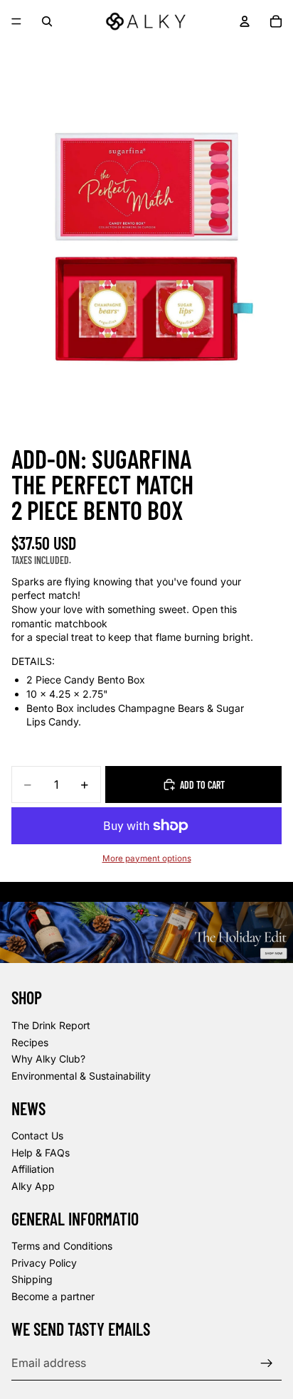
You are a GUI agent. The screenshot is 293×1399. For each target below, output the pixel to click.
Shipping (32, 1280)
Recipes (29, 1042)
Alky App (33, 1186)
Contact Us (37, 1135)
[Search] (47, 21)
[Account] (244, 21)
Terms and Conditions (61, 1246)
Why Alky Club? (48, 1059)
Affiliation (32, 1170)
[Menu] (16, 21)
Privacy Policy (44, 1263)
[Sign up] (267, 1363)
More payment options (146, 858)
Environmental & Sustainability (81, 1076)
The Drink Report (50, 1025)
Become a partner (53, 1296)
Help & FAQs (40, 1153)
